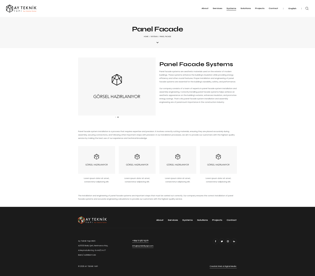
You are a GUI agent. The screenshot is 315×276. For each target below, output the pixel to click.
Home (146, 37)
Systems (154, 37)
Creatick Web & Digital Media (223, 266)
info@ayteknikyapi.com (142, 245)
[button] (115, 117)
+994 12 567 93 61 (140, 240)
